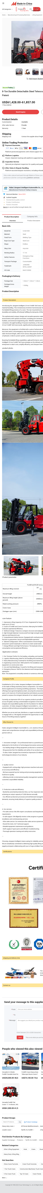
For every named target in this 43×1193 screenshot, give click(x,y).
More (4, 1178)
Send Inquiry (20, 112)
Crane (33, 1149)
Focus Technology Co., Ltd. (26, 1185)
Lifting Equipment (37, 15)
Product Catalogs (31, 1122)
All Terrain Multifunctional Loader (30, 1126)
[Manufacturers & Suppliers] (21, 4)
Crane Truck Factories (29, 1164)
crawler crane (6, 1130)
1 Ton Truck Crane (9, 1169)
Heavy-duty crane (7, 1126)
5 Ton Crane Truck (9, 1174)
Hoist (25, 1149)
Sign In (5, 207)
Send (20, 1037)
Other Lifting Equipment (11, 1149)
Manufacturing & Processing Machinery (19, 15)
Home (4, 15)
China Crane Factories (11, 1164)
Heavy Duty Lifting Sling (11, 1154)
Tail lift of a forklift (27, 1130)
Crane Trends (37, 1174)
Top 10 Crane (24, 1174)
